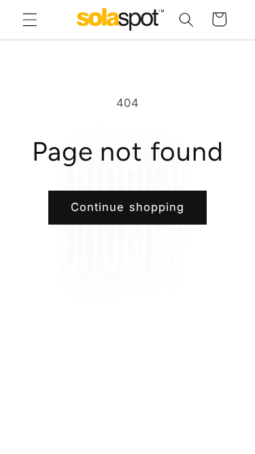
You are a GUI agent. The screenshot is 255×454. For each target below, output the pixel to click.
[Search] (186, 19)
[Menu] (30, 19)
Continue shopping (128, 207)
